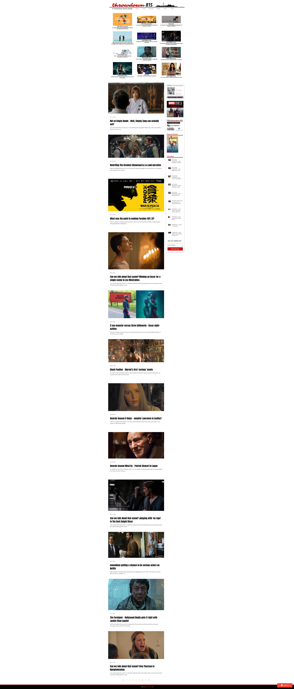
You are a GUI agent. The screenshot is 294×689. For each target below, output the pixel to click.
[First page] (123, 680)
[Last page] (149, 680)
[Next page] (145, 680)
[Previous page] (126, 680)
